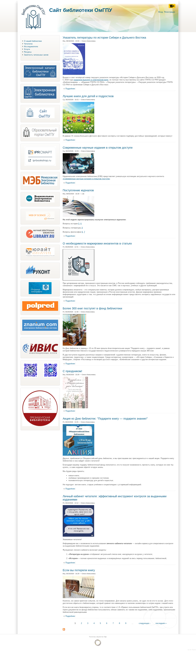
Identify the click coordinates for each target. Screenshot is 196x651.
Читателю (28, 44)
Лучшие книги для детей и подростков (88, 96)
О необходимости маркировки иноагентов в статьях (97, 243)
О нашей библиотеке (33, 41)
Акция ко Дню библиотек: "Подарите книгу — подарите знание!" (105, 418)
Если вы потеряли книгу (79, 570)
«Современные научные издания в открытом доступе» (86, 179)
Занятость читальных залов (36, 55)
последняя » (161, 623)
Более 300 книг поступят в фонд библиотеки (92, 308)
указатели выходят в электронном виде (91, 80)
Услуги (27, 49)
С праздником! (72, 371)
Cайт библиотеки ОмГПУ (80, 10)
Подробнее (70, 89)
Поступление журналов (78, 190)
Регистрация (169, 12)
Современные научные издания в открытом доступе (98, 147)
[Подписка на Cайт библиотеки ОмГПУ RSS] (64, 630)
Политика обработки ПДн (98, 637)
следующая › (144, 623)
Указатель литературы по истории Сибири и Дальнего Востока (104, 37)
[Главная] (33, 31)
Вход (160, 12)
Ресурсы (27, 52)
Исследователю (31, 46)
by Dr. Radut (192, 649)
